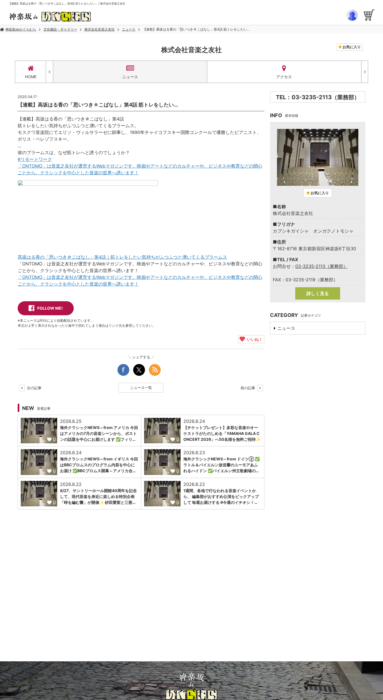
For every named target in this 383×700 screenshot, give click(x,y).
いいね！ (254, 339)
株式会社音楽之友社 (99, 29)
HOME (30, 76)
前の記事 (248, 388)
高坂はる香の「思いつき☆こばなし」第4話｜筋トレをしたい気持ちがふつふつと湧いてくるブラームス (122, 257)
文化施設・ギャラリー (60, 29)
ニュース (128, 29)
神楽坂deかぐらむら (20, 29)
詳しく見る (317, 293)
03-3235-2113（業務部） (321, 266)
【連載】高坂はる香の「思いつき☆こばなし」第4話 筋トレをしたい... (196, 29)
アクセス (284, 76)
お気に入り (351, 47)
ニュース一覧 (141, 387)
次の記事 (33, 388)
